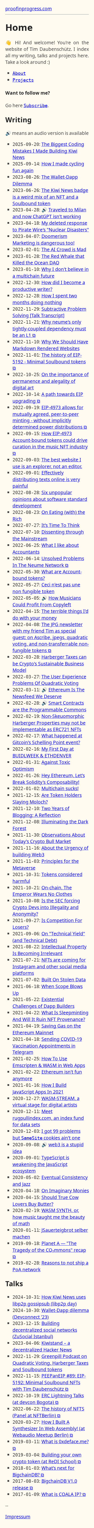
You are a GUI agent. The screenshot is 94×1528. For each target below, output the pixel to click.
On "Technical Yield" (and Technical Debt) (49, 937)
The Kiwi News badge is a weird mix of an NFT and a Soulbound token (50, 197)
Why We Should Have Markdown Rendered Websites (50, 345)
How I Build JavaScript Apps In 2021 (40, 1088)
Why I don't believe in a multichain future (51, 272)
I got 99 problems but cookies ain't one (47, 1134)
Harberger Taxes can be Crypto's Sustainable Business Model (50, 663)
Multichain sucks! (60, 788)
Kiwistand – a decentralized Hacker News (42, 1346)
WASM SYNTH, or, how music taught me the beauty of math (49, 1217)
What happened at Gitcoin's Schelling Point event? (47, 739)
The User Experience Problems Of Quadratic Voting (49, 680)
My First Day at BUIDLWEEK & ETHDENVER (43, 752)
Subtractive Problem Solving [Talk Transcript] (49, 312)
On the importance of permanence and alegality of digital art (51, 381)
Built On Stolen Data (63, 979)
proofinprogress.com (28, 8)
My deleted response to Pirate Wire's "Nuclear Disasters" (51, 226)
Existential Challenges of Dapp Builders (43, 1002)
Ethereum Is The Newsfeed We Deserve (49, 693)
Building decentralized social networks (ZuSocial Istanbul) (45, 1330)
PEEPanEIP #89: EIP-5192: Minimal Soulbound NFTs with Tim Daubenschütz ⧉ (49, 1382)
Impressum (17, 1516)
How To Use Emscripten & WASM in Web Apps (49, 1062)
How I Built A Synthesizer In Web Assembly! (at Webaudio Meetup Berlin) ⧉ (49, 1428)
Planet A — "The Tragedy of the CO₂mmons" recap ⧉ (49, 1250)
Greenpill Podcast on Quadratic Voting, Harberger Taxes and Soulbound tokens (50, 1363)
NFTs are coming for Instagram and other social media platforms (50, 966)
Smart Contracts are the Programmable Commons (49, 706)
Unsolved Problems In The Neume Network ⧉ (48, 561)
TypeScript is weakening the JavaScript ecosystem (41, 1164)
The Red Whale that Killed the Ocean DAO (48, 259)
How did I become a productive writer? (49, 285)
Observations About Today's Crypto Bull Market (49, 838)
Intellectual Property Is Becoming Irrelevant (50, 950)
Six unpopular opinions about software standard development (50, 499)
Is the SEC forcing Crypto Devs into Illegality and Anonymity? (46, 907)
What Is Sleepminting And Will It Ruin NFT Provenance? (50, 1016)
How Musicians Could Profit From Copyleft (47, 601)
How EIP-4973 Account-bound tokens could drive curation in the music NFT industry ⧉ (50, 443)
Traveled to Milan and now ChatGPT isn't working (49, 213)
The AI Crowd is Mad (63, 249)
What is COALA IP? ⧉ (63, 1494)
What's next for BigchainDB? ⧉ (43, 1471)
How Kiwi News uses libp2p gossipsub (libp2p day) (49, 1300)
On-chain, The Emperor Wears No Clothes (42, 891)
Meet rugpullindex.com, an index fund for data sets (48, 1118)
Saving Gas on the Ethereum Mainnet (47, 1029)
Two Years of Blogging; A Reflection (41, 811)
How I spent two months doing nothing (45, 299)
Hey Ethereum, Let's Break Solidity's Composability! (49, 778)
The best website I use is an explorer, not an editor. (47, 463)
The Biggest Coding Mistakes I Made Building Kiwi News (48, 151)
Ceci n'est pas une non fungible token (46, 588)
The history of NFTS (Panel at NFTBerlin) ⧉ (48, 1412)
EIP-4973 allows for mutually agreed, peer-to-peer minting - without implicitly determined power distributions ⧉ (50, 417)
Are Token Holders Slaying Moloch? (47, 798)
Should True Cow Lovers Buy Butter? (46, 1200)
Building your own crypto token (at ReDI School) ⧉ (47, 1458)
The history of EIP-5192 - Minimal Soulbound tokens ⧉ (49, 361)
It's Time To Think (60, 525)
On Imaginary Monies (65, 1190)
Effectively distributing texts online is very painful (46, 479)
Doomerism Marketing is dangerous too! (43, 239)
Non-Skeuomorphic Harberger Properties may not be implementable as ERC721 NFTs (49, 723)
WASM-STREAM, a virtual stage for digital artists (46, 1101)
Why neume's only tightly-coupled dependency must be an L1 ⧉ (49, 328)
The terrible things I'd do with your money (50, 614)
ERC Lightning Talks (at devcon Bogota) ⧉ (48, 1398)
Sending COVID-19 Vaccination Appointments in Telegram (47, 1046)
